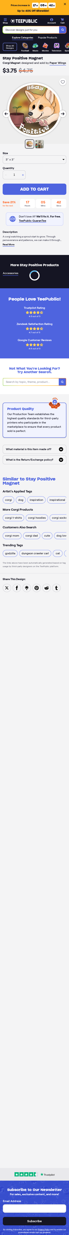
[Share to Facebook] (17, 587)
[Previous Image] (6, 114)
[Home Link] (24, 21)
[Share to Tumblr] (56, 587)
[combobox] (31, 29)
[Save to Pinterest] (36, 587)
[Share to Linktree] (26, 587)
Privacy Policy (44, 1230)
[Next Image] (62, 114)
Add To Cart (34, 189)
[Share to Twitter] (7, 587)
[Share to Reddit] (46, 587)
